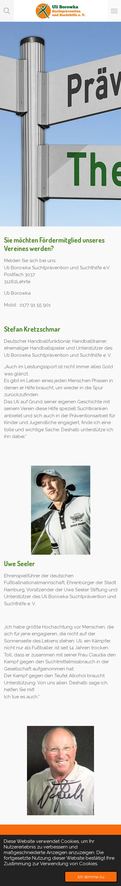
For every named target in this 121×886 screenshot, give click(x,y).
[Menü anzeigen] (114, 11)
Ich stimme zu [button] (91, 876)
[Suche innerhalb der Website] (7, 11)
